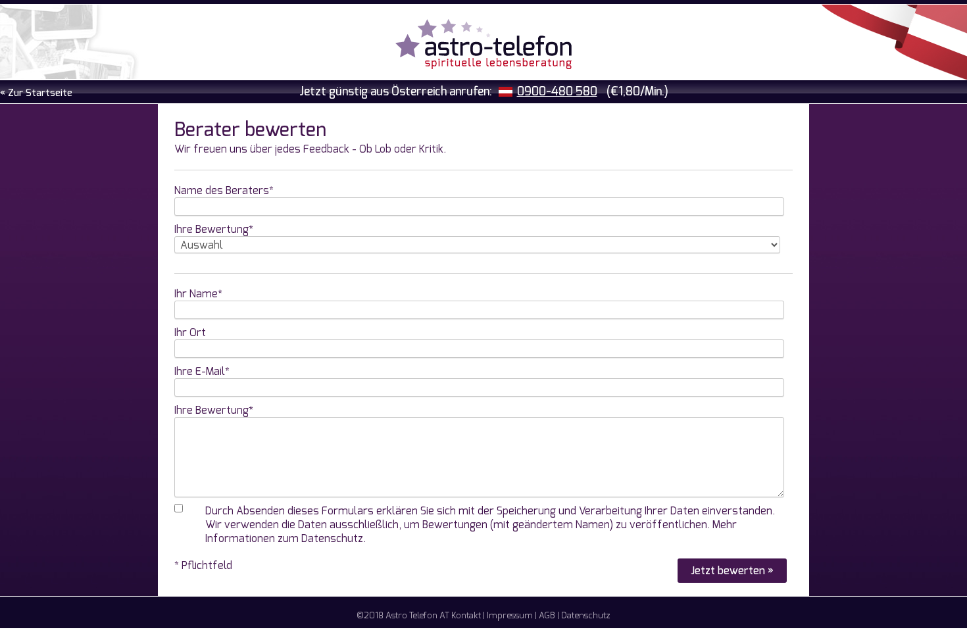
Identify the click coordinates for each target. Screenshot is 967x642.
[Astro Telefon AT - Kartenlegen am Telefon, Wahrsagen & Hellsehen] (483, 46)
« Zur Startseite (36, 93)
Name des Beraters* (224, 190)
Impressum (510, 615)
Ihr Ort (190, 332)
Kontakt (466, 615)
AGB (547, 615)
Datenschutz (585, 615)
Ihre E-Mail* (202, 371)
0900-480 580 (557, 91)
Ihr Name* (198, 294)
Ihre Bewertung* (213, 229)
